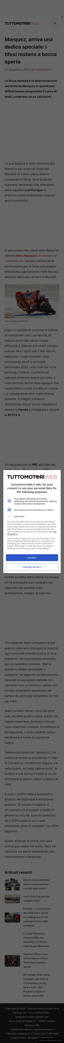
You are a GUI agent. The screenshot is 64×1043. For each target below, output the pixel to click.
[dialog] (32, 521)
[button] (32, 516)
